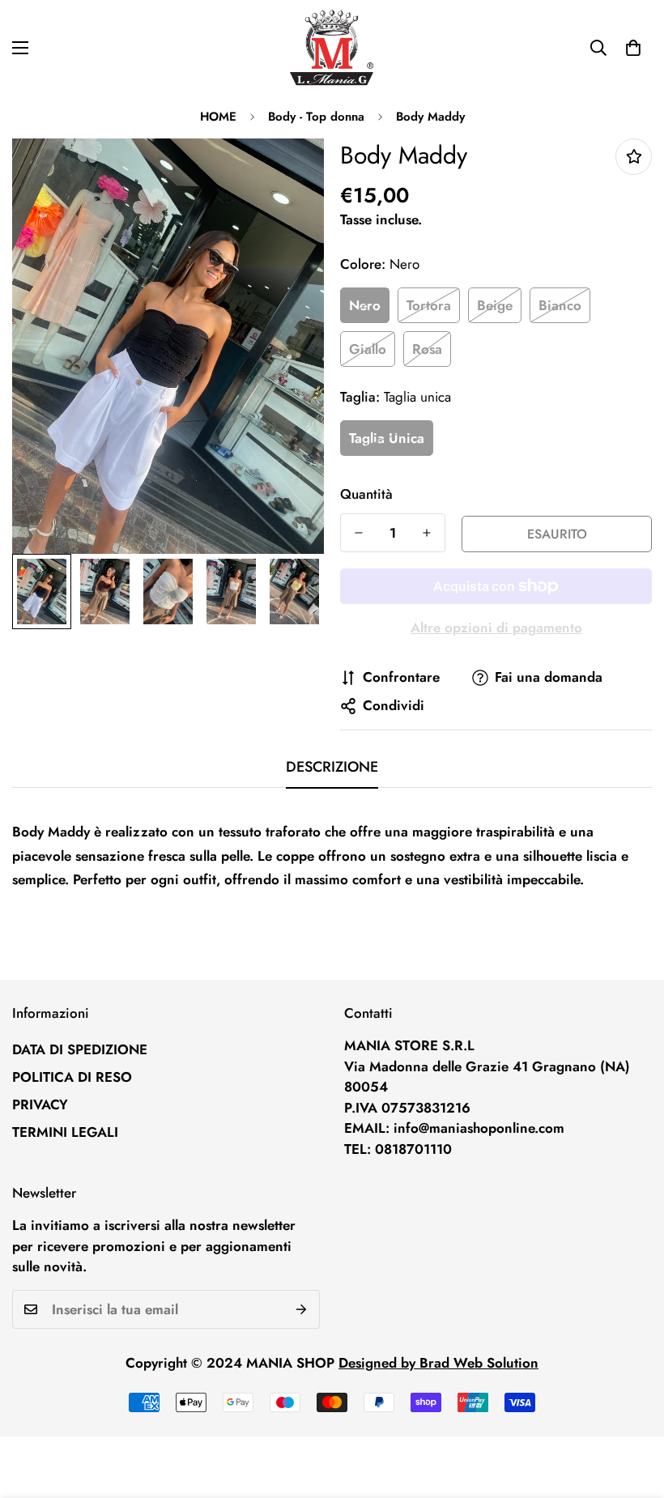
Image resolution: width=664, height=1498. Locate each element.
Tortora (428, 305)
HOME (218, 117)
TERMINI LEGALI (65, 1132)
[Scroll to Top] (632, 1409)
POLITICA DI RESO (72, 1077)
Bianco (559, 305)
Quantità (366, 494)
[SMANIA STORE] (332, 48)
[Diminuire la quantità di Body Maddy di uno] (359, 532)
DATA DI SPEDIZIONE (79, 1049)
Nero (365, 305)
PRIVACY (40, 1104)
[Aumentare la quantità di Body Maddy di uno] (427, 532)
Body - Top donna (316, 117)
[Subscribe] (301, 1309)
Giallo (367, 349)
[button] (633, 47)
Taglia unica (386, 438)
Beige (495, 305)
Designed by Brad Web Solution (438, 1362)
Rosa (427, 349)
